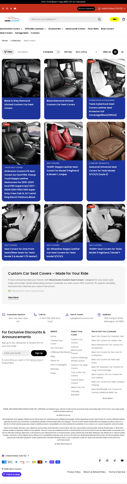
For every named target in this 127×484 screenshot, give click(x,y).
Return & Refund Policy (95, 472)
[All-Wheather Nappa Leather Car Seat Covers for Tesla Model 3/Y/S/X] (63, 223)
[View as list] (122, 52)
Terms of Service (117, 472)
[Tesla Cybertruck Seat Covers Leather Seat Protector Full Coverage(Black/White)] (106, 78)
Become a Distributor (86, 9)
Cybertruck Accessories (101, 100)
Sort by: (68, 51)
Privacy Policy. (8, 362)
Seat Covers (53, 163)
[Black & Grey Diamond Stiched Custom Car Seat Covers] (21, 78)
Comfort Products (99, 163)
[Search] (99, 19)
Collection (16, 40)
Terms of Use (35, 360)
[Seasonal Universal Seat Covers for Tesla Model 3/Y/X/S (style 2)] (106, 141)
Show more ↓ (108, 398)
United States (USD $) (112, 8)
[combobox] (65, 19)
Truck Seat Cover (13, 167)
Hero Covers (15, 469)
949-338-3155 (114, 19)
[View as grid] (115, 52)
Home (5, 40)
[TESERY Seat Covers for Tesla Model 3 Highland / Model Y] (106, 223)
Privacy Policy (74, 472)
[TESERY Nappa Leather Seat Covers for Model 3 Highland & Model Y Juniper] (63, 141)
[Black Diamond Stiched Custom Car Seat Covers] (63, 78)
